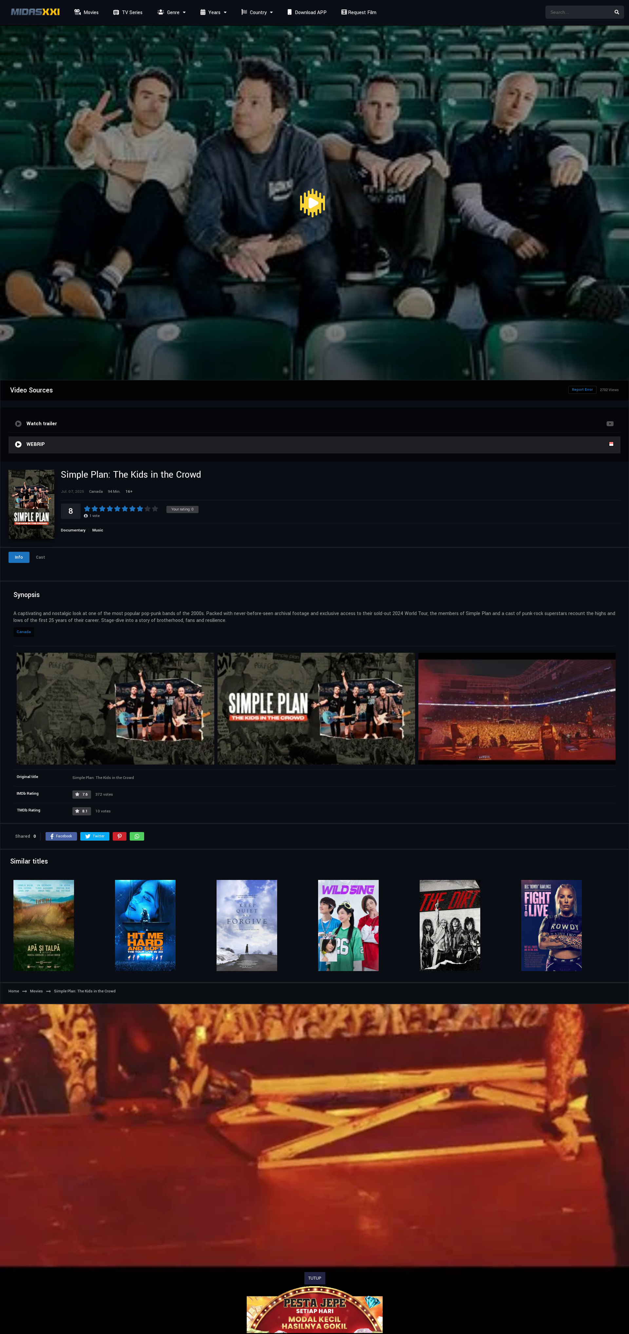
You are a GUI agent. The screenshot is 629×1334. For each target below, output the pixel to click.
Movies (90, 12)
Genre (173, 12)
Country (258, 12)
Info (19, 557)
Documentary (73, 530)
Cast (40, 557)
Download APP (310, 12)
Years (213, 12)
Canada (24, 632)
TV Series (132, 12)
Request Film (361, 12)
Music (97, 530)
